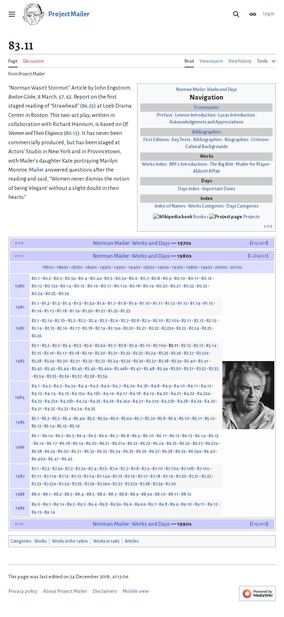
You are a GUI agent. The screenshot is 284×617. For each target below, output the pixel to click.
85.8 (162, 418)
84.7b (142, 385)
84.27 (138, 401)
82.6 (114, 320)
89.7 (152, 504)
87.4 (92, 468)
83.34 (113, 360)
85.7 (138, 418)
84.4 (82, 385)
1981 (20, 307)
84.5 (94, 385)
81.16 (37, 310)
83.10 (145, 345)
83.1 (35, 345)
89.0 (36, 504)
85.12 (209, 418)
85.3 (56, 418)
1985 (20, 422)
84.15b (93, 393)
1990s (206, 267)
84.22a (203, 393)
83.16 (49, 353)
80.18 (135, 285)
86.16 (39, 443)
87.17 (143, 476)
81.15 (208, 303)
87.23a (50, 483)
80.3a (70, 278)
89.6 (128, 504)
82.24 (194, 328)
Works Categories (206, 206)
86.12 (174, 435)
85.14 (49, 426)
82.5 (103, 320)
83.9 (133, 345)
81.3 (56, 303)
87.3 (69, 468)
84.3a (70, 385)
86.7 (114, 435)
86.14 (200, 435)
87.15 (117, 476)
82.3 (82, 320)
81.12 (170, 303)
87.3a (81, 468)
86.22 (132, 443)
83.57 (77, 376)
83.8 (122, 345)
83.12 (186, 345)
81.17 (49, 310)
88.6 (101, 494)
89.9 (174, 504)
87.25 (77, 483)
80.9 (167, 278)
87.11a (50, 476)
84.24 (81, 401)
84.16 (108, 393)
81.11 (157, 303)
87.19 (168, 476)
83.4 (67, 345)
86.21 (104, 443)
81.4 (67, 303)
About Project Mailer (65, 591)
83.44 (63, 368)
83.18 (74, 353)
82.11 (186, 320)
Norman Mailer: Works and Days (206, 89)
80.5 (108, 278)
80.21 (175, 285)
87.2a (57, 468)
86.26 (184, 443)
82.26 (37, 335)
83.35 (126, 360)
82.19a (114, 328)
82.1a (47, 320)
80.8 (155, 278)
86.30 (63, 451)
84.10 (179, 385)
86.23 (145, 443)
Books (199, 216)
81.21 (100, 310)
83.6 (88, 345)
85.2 (46, 418)
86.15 (213, 435)
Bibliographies (206, 132)
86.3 (70, 435)
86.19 (78, 443)
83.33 (100, 360)
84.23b (66, 401)
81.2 (46, 303)
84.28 (182, 401)
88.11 (173, 494)
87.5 (103, 468)
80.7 (144, 278)
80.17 (106, 285)
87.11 (36, 476)
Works (40, 541)
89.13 (37, 512)
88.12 (186, 494)
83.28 (37, 360)
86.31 (76, 451)
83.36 (138, 360)
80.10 (179, 278)
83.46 (90, 368)
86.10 (148, 435)
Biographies (236, 139)
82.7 (124, 320)
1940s (134, 267)
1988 (20, 494)
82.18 (87, 328)
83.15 (36, 353)
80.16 (92, 285)
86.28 (37, 451)
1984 (20, 397)
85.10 (184, 418)
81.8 (122, 303)
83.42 (37, 368)
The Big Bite (221, 164)
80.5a (120, 278)
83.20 (100, 353)
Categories (20, 541)
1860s (62, 267)
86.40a (38, 458)
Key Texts (180, 139)
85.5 (91, 418)
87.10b (187, 468)
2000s (221, 267)
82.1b (60, 320)
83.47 (136, 368)
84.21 (176, 393)
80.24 (37, 293)
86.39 (180, 451)
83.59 (102, 376)
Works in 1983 (106, 541)
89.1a (59, 504)
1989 (20, 507)
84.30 (209, 401)
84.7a (129, 385)
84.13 (37, 393)
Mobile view (136, 591)
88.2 (58, 494)
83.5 (77, 345)
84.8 (155, 385)
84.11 (193, 385)
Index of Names (170, 206)
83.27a (202, 353)
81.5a (89, 303)
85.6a (126, 418)
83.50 (176, 368)
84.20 (162, 393)
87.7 (124, 468)
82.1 (35, 320)
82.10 (158, 320)
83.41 (203, 360)
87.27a (131, 483)
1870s (76, 267)
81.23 (125, 310)
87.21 (194, 476)
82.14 (37, 328)
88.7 (112, 494)
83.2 (46, 345)
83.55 (51, 376)
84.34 (76, 408)
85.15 (62, 426)
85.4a (79, 418)
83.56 (64, 376)
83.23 (138, 353)
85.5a (103, 418)
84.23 (37, 401)
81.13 (182, 303)
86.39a (194, 451)
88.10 (160, 494)
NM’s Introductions (188, 164)
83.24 (150, 353)
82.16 (62, 328)
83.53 (214, 368)
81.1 (35, 303)
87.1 (35, 468)
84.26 (108, 401)
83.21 (113, 353)
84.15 (64, 393)
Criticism (259, 139)
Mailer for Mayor (252, 164)
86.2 (59, 435)
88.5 (91, 494)
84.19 (148, 393)
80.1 (36, 278)
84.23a (51, 401)
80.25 (50, 293)
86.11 (162, 435)
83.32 (87, 360)
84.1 (36, 385)
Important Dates (219, 188)
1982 (20, 328)
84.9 (166, 385)
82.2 (72, 320)
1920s (105, 267)
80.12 (206, 278)
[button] (11, 14)
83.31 (75, 360)
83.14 (211, 345)
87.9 (146, 468)
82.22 (154, 328)
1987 (20, 476)
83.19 (87, 353)
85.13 (36, 426)
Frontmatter (206, 107)
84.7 (117, 385)
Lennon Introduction (195, 115)
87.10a (172, 468)
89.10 (186, 504)
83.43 (50, 368)
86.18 (65, 443)
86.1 (35, 435)
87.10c (203, 468)
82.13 (211, 320)
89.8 (163, 504)
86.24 (158, 443)
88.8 (123, 494)
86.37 (154, 451)
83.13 (198, 345)
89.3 (82, 504)
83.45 (77, 368)
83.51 (189, 368)
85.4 (67, 418)
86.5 (92, 435)
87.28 (145, 483)
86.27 (198, 443)
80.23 (202, 285)
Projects (251, 216)
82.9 (146, 320)
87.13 (76, 476)
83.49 (162, 368)
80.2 (47, 278)
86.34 (115, 451)
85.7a (150, 418)
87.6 (114, 468)
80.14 (65, 285)
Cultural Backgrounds (206, 146)
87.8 (135, 468)
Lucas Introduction (236, 115)
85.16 (75, 426)
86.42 (67, 458)
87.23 (36, 483)
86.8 (125, 435)
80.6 (133, 278)
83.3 (56, 345)
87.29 (158, 483)
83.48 (149, 368)
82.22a (167, 328)
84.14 (50, 393)
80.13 (37, 285)
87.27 (117, 483)
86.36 (141, 451)
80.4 (82, 278)
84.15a (78, 393)
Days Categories (242, 206)
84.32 (50, 408)
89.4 (92, 504)
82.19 (100, 328)
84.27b (168, 401)
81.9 (133, 303)
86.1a (47, 435)
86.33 (102, 451)
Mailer (36, 170)
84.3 (58, 385)
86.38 (167, 451)
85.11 (197, 418)
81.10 (145, 303)
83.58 (90, 376)
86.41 (53, 458)
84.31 (37, 408)
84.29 (196, 401)
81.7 (111, 303)
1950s (148, 267)
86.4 (81, 435)
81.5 (77, 303)
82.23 (181, 328)
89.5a (115, 504)
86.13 (187, 435)
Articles (132, 541)
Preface (164, 115)
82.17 (75, 328)
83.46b (121, 368)
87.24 (64, 483)
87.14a (103, 476)
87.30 (171, 483)
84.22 (189, 393)
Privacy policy (22, 591)
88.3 (68, 494)
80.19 (148, 285)
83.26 (176, 353)
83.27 (189, 353)
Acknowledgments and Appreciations (206, 122)
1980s (192, 267)
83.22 (125, 353)
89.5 (104, 504)
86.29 (50, 451)
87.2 (46, 468)
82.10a (172, 320)
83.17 (61, 353)
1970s (177, 267)
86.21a (118, 443)
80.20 (162, 285)
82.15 (49, 328)
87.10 (157, 468)
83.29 (49, 360)
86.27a (211, 443)
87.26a (103, 483)
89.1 (47, 504)
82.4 (93, 320)
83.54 (39, 376)
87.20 (181, 476)
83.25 (163, 353)
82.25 (207, 328)
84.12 (206, 385)
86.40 (209, 451)
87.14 (89, 476)
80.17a (120, 285)
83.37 (151, 360)
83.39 (176, 360)
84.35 (90, 408)
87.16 (130, 476)
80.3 (58, 278)
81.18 (62, 310)
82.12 (199, 320)
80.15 (71, 133)
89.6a (140, 504)
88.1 (47, 494)
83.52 (201, 368)
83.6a (100, 345)
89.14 (49, 512)
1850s (48, 267)
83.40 (189, 360)
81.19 (75, 310)
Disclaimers (104, 591)
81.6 (101, 303)
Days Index (188, 188)
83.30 (62, 360)
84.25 (95, 401)
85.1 (35, 418)
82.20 (128, 328)
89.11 (200, 504)
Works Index (154, 164)
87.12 (64, 476)
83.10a (159, 345)
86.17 (52, 443)
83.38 (164, 360)
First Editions (156, 139)
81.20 (87, 310)
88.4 (79, 494)
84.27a (152, 401)
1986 (20, 447)
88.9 (134, 494)
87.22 (206, 476)
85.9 (172, 418)
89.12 (212, 504)
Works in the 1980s (70, 541)
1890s (91, 267)
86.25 (88, 106)
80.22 (189, 285)
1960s (163, 267)
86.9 (136, 435)
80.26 (64, 293)
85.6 (114, 418)
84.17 (122, 393)
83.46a (105, 368)
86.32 (89, 451)
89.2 (71, 504)
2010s (236, 267)
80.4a (95, 278)
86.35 (128, 451)
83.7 (112, 345)
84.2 (47, 385)
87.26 (90, 483)
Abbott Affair (206, 171)
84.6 (105, 385)
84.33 (63, 408)
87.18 (155, 476)
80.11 (193, 278)
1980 (20, 285)
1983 (20, 360)
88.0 (36, 494)
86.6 (103, 435)
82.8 (135, 320)
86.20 (91, 443)
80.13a (51, 285)
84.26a (123, 401)
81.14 (195, 303)
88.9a (146, 494)
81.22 (113, 310)
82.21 (141, 328)
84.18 (135, 393)
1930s (119, 267)
